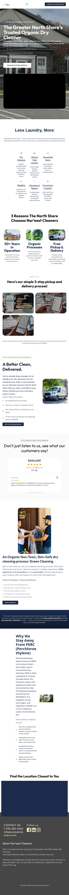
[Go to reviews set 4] (32, 492)
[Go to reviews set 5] (33, 492)
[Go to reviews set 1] (27, 492)
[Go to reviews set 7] (36, 492)
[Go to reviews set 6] (35, 492)
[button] (27, 4)
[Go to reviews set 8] (38, 492)
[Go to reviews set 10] (41, 492)
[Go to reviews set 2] (29, 492)
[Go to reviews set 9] (39, 492)
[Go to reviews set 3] (30, 492)
